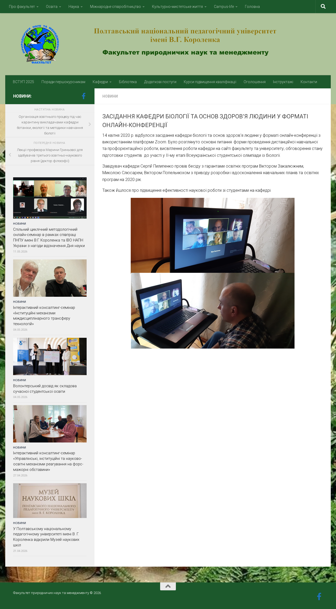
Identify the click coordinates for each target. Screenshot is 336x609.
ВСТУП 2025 (23, 82)
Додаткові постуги (160, 82)
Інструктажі (283, 82)
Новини (110, 96)
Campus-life (224, 6)
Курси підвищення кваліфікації (210, 82)
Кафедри (100, 82)
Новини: (22, 96)
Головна (252, 6)
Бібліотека (128, 82)
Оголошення (255, 82)
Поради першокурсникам (63, 82)
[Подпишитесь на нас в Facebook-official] (83, 96)
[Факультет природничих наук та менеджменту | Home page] (168, 44)
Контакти (309, 82)
